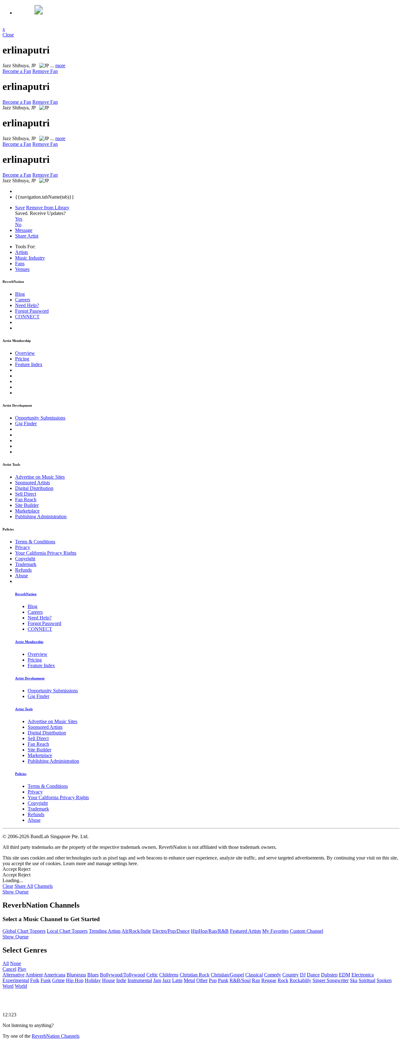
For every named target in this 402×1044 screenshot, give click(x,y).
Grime (58, 980)
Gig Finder (26, 423)
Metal (189, 980)
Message (23, 230)
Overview (25, 353)
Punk (223, 980)
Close (8, 34)
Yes (18, 219)
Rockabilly (300, 980)
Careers (22, 299)
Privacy (22, 547)
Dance (313, 974)
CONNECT (27, 316)
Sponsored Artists (32, 482)
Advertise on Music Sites (40, 477)
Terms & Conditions (35, 541)
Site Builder (27, 505)
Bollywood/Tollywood (122, 974)
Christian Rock (194, 974)
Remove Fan (45, 71)
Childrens (168, 974)
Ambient (34, 974)
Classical (254, 974)
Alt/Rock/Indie (136, 931)
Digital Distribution (34, 488)
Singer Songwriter (330, 980)
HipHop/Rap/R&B (210, 931)
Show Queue (16, 891)
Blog (20, 294)
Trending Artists (105, 931)
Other (202, 980)
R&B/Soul (240, 980)
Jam (157, 980)
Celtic (152, 974)
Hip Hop (75, 980)
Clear (8, 886)
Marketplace (27, 511)
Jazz (166, 980)
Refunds (23, 570)
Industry (30, 258)
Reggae (268, 980)
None (15, 963)
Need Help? (27, 305)
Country (290, 974)
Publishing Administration (41, 516)
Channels (43, 886)
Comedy (272, 974)
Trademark (25, 564)
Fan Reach (25, 499)
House (108, 980)
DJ (303, 974)
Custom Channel (306, 931)
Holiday (93, 980)
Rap (256, 980)
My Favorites (275, 931)
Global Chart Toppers (24, 931)
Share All (23, 886)
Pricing (22, 358)
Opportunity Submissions (40, 417)
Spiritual (367, 980)
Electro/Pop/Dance (171, 931)
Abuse (21, 575)
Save (20, 207)
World (21, 986)
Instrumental (140, 980)
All (6, 963)
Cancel (9, 969)
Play (22, 969)
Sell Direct (25, 494)
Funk (46, 980)
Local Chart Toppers (67, 931)
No (18, 224)
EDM (344, 974)
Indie (121, 980)
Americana (54, 974)
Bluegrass (76, 974)
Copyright (25, 558)
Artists (21, 252)
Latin (177, 980)
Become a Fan (17, 71)
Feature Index (28, 364)
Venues (22, 269)
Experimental (16, 980)
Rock (283, 980)
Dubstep (329, 974)
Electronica (362, 974)
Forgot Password (32, 311)
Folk (34, 980)
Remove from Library (47, 207)
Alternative (13, 974)
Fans (19, 263)
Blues (93, 974)
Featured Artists (245, 931)
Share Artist (26, 236)
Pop (213, 980)
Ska (353, 980)
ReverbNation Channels (55, 1036)
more (60, 65)
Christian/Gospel (227, 974)
